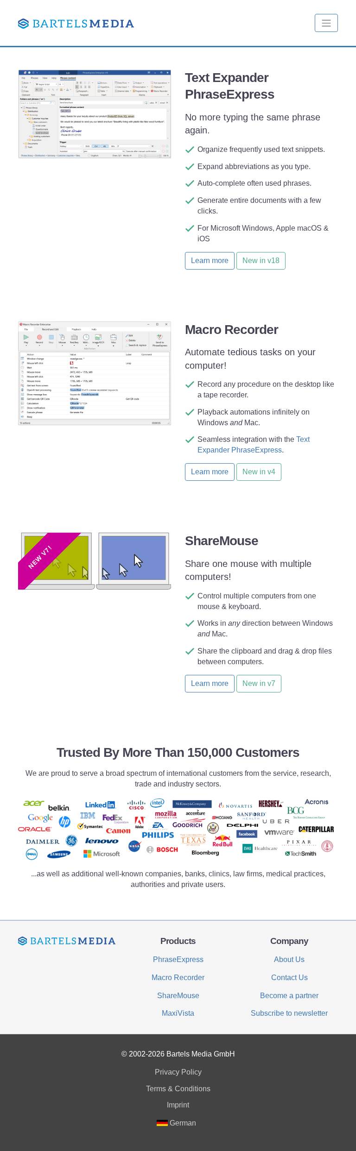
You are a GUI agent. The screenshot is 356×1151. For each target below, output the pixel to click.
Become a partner (289, 996)
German (182, 1123)
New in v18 (261, 260)
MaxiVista (178, 1013)
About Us (289, 959)
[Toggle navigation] (326, 23)
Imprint (178, 1105)
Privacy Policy (178, 1072)
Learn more (210, 260)
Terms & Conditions (178, 1089)
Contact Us (289, 977)
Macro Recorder (178, 977)
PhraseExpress (178, 959)
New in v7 (258, 683)
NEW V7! (40, 557)
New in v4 (258, 472)
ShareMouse (178, 996)
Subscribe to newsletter (289, 1013)
